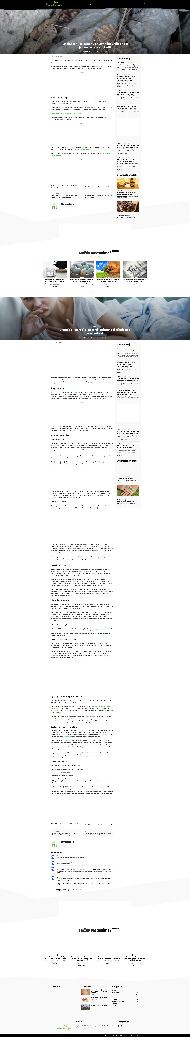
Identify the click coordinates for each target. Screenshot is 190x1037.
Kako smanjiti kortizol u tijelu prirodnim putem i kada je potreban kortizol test (126, 161)
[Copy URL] (111, 186)
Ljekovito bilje (121, 62)
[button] (145, 3)
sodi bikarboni (73, 60)
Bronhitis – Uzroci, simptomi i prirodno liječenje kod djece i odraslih (65, 196)
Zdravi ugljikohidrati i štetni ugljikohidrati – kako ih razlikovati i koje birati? (126, 78)
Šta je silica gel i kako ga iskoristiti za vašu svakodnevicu (134, 280)
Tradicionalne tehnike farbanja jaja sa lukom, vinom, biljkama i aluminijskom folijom (82, 281)
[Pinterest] (101, 186)
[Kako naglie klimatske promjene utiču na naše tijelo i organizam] (108, 269)
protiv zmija (67, 185)
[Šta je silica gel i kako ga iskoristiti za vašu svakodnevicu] (135, 269)
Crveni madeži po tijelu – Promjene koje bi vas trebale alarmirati (99, 991)
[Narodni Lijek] (80, 51)
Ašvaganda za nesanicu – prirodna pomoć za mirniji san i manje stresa (128, 65)
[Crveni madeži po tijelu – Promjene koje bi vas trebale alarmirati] (85, 992)
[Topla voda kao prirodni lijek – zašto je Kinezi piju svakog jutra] (55, 269)
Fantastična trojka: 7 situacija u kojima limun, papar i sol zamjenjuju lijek (127, 194)
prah (62, 185)
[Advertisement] (82, 83)
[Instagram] (139, 3)
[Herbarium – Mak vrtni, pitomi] (85, 1007)
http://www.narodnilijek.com (67, 206)
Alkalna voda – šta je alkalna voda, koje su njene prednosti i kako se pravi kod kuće (128, 147)
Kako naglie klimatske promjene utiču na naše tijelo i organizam (108, 280)
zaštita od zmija (54, 187)
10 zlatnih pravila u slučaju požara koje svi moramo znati (98, 196)
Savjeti (97, 37)
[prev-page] (93, 291)
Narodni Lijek (86, 51)
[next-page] (96, 291)
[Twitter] (141, 3)
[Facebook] (137, 3)
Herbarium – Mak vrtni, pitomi (99, 1005)
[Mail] (67, 208)
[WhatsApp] (105, 186)
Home (52, 56)
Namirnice (119, 190)
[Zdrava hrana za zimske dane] (85, 1000)
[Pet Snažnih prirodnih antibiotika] (128, 206)
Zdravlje (93, 37)
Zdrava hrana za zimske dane (99, 997)
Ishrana (119, 74)
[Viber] (108, 186)
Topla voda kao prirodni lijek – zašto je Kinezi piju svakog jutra (55, 280)
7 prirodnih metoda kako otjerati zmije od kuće (66, 113)
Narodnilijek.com (60, 1035)
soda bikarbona (74, 185)
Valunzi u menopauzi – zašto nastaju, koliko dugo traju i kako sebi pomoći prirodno (127, 106)
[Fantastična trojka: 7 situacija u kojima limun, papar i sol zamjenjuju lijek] (128, 183)
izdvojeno (57, 185)
